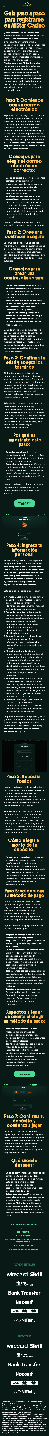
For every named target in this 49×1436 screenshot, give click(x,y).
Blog (23, 1228)
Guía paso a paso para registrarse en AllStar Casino (23, 1241)
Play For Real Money (24, 503)
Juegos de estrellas (23, 1245)
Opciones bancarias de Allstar (23, 1249)
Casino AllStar (23, 1236)
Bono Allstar (23, 1232)
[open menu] (4, 5)
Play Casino (24, 1074)
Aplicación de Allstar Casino (23, 1225)
